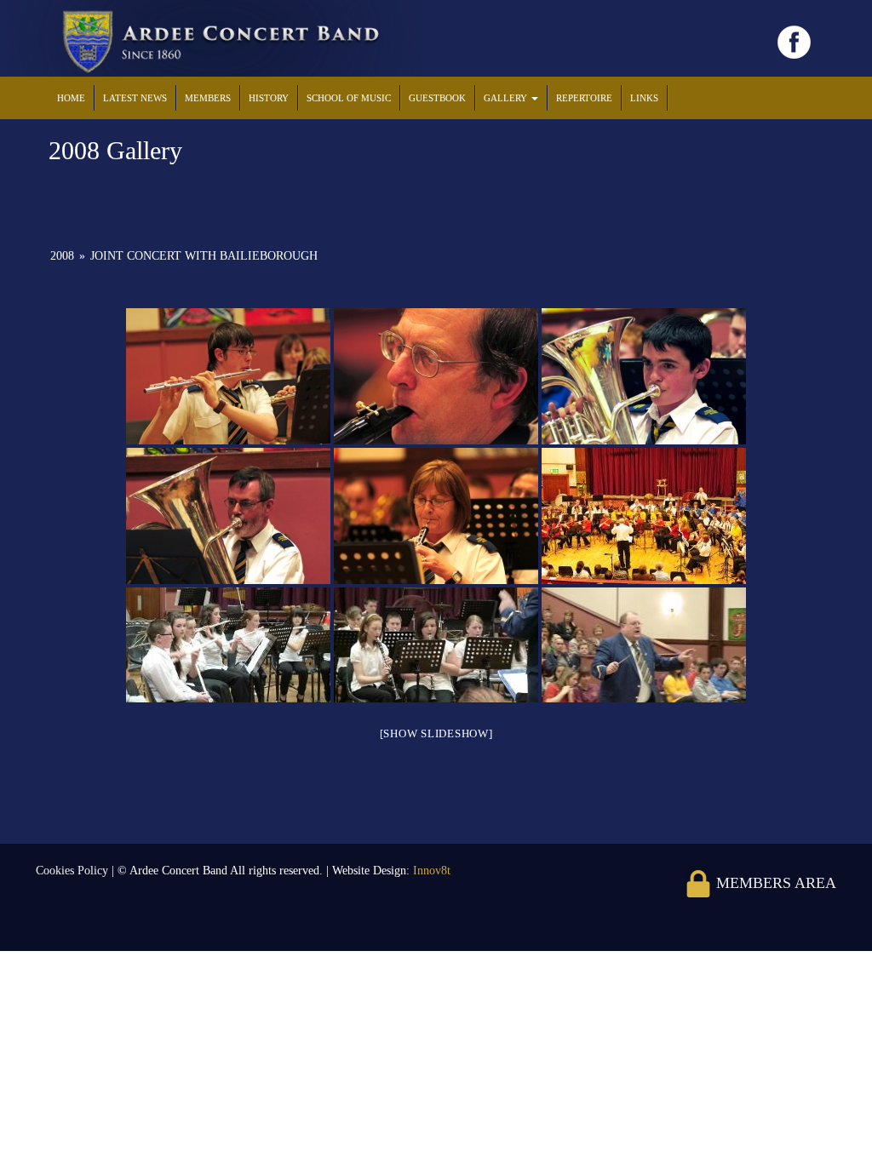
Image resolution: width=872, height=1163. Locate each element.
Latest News (135, 98)
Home (71, 98)
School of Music (349, 98)
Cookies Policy (74, 870)
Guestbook (437, 98)
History (269, 98)
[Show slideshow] (436, 733)
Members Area (774, 882)
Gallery (507, 98)
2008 (62, 255)
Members (208, 98)
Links (644, 98)
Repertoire (584, 98)
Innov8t (431, 870)
